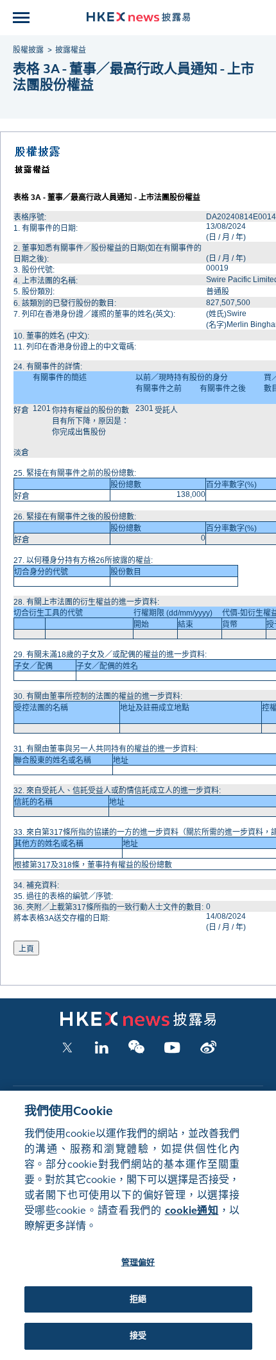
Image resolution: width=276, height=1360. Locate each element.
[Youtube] (172, 1050)
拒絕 (138, 1299)
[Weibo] (208, 1050)
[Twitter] (67, 1050)
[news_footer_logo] (138, 1023)
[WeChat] (136, 1050)
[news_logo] (138, 17)
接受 (138, 1336)
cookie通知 (192, 1210)
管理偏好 (138, 1262)
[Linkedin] (101, 1050)
